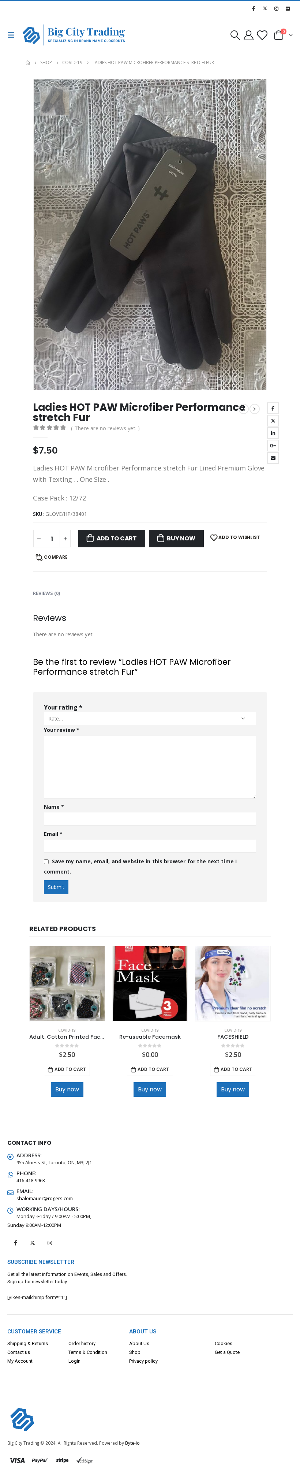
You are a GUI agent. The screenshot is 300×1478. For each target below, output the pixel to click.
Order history (81, 1343)
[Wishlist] (262, 35)
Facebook (273, 408)
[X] (265, 8)
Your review (61, 729)
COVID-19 (67, 1030)
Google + (273, 445)
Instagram (49, 1243)
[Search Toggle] (235, 35)
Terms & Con (81, 1352)
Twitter (273, 421)
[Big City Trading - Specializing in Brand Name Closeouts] (37, 35)
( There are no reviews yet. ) (105, 428)
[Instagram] (276, 8)
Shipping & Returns (27, 1343)
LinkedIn (273, 433)
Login (74, 1361)
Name (54, 806)
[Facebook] (253, 8)
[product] (67, 983)
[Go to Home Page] (28, 62)
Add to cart (117, 538)
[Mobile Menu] (13, 35)
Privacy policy (143, 1361)
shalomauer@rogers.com (44, 1198)
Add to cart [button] (70, 1069)
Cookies (223, 1343)
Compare (56, 557)
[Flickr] (287, 8)
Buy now (181, 538)
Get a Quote (227, 1352)
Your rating (63, 707)
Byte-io (132, 1443)
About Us (139, 1343)
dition (101, 1352)
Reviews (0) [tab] (46, 593)
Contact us (18, 1352)
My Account (20, 1361)
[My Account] (248, 35)
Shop (134, 1352)
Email (273, 458)
